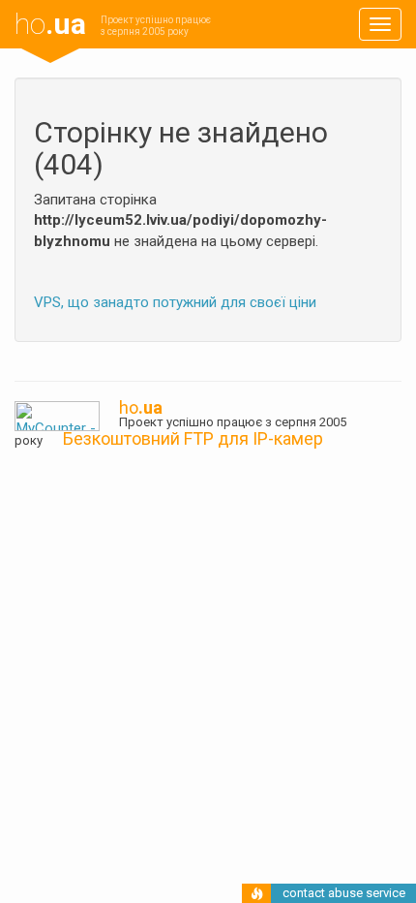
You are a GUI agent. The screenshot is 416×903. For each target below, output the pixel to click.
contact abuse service (343, 893)
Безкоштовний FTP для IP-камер (193, 438)
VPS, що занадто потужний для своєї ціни (175, 302)
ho (50, 24)
